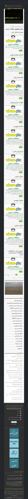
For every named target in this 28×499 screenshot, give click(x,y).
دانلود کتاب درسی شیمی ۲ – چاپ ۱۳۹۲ (15, 374)
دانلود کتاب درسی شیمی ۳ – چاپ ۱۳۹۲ (15, 375)
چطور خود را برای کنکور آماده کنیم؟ (15, 366)
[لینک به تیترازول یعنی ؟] (14, 164)
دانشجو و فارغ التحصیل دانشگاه (14, 419)
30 (19, 277)
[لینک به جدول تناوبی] (14, 238)
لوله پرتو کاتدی (19, 389)
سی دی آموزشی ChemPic (17, 318)
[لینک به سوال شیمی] (14, 189)
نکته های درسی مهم (18, 328)
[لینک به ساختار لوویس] (14, 139)
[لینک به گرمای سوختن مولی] (14, 67)
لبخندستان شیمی (19, 341)
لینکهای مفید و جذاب (18, 333)
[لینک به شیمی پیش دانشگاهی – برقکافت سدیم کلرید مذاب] (14, 267)
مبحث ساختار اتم (17, 32)
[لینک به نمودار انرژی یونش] (14, 115)
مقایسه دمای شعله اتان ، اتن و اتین (16, 392)
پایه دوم (18, 413)
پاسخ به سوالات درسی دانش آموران (15, 305)
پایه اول (18, 411)
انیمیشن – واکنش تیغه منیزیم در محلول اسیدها (14, 363)
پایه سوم (18, 415)
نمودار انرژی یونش (16, 103)
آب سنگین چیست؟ (19, 354)
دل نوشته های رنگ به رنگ (17, 320)
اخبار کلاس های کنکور (18, 300)
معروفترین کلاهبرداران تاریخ (17, 390)
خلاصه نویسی (19, 368)
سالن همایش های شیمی (17, 323)
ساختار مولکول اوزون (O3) (17, 384)
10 (8, 276)
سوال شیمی (19, 177)
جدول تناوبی (19, 225)
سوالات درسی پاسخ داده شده (16, 310)
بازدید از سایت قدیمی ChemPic (16, 308)
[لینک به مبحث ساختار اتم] (14, 44)
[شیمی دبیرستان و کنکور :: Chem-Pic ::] (11, 18)
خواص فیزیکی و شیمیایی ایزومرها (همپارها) (14, 370)
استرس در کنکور (19, 358)
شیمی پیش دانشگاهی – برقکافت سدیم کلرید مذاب (15, 253)
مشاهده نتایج (14, 424)
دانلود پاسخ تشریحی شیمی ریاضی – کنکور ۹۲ (14, 372)
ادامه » (20, 50)
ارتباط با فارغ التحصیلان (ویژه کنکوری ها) (14, 303)
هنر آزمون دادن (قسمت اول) (17, 397)
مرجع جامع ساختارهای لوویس (17, 313)
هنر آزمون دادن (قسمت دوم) (17, 399)
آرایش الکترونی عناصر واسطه (16, 356)
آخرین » (14, 277)
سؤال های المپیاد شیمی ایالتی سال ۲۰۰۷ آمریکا (13, 382)
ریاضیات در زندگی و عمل (17, 380)
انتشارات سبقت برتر (18, 330)
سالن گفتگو (20, 348)
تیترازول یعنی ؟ (17, 151)
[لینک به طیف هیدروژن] (14, 90)
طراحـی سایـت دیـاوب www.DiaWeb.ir (14, 497)
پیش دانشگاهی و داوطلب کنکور (14, 417)
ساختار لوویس (18, 126)
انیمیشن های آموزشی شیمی (17, 315)
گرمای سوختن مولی (16, 55)
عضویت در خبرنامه (18, 338)
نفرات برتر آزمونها (18, 343)
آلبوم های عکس (19, 346)
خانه (22, 26)
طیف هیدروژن (18, 77)
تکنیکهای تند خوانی (19, 365)
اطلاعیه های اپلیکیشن (18, 325)
